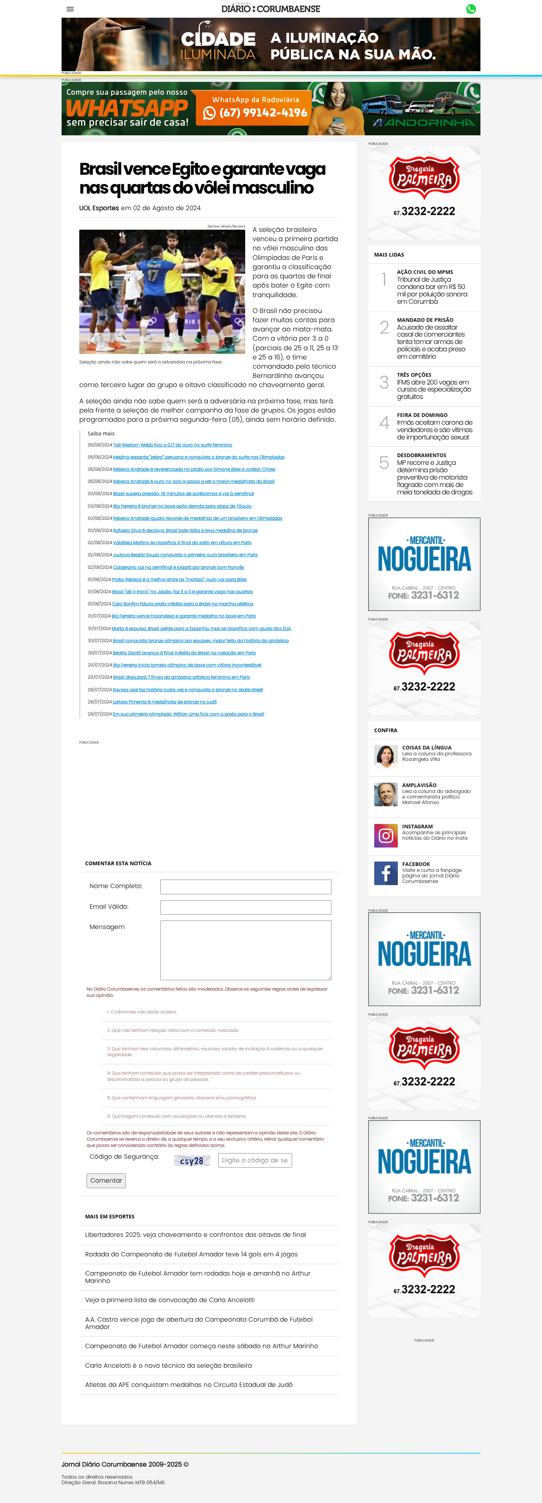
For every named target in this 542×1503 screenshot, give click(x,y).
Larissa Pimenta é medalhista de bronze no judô (165, 702)
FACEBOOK (416, 863)
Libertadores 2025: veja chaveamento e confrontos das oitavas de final (195, 1234)
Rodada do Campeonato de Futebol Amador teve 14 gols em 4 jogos (191, 1254)
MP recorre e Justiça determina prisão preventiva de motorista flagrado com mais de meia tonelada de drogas (434, 477)
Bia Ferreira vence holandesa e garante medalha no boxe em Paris (184, 616)
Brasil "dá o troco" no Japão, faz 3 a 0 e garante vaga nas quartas (182, 591)
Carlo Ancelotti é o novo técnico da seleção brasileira (168, 1365)
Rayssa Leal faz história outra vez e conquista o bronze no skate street (188, 689)
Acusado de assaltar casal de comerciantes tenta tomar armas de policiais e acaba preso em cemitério (431, 342)
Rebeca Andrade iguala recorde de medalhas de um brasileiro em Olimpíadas (197, 518)
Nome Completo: (116, 885)
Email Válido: (109, 906)
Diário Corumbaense (271, 8)
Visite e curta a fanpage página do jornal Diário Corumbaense (432, 876)
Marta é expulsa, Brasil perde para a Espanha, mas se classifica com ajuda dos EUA (201, 628)
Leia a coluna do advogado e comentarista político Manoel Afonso (436, 797)
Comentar (106, 1180)
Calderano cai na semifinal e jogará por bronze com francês (178, 567)
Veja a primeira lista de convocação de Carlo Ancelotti (170, 1299)
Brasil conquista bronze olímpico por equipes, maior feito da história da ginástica (201, 640)
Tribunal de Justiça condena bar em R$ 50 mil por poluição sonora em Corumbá (432, 290)
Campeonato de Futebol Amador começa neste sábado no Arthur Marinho (201, 1346)
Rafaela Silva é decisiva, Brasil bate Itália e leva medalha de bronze (185, 530)
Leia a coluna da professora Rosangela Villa (437, 756)
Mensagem (107, 926)
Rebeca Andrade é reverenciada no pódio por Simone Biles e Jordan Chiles (194, 469)
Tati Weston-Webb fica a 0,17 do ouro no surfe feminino (172, 445)
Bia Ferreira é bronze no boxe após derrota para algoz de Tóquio (182, 506)
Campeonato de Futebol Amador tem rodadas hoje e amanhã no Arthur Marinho (197, 1277)
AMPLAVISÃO (419, 785)
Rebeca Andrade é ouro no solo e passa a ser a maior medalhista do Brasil (194, 481)
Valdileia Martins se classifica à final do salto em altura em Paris (182, 542)
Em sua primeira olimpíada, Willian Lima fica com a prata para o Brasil (188, 714)
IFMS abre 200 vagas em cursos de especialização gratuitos (434, 389)
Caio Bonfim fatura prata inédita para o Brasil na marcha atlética (182, 604)
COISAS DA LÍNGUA (427, 747)
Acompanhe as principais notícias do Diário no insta (435, 835)
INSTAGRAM (417, 826)
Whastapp (471, 9)
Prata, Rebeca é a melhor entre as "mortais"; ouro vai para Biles (179, 579)
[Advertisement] (209, 796)
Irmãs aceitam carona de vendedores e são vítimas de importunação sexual (434, 430)
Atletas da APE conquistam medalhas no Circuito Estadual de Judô (189, 1384)
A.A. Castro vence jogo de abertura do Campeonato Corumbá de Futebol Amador (199, 1323)
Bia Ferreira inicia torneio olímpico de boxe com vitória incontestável (187, 665)
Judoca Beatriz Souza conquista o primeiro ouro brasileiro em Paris (185, 555)
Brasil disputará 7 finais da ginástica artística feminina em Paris (181, 677)
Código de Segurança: (124, 1156)
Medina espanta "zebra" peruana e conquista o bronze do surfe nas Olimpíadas (199, 457)
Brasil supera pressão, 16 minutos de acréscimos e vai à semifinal (183, 493)
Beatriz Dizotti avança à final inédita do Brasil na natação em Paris (184, 653)
